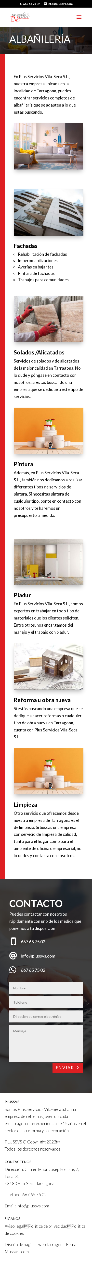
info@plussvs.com (32, 1205)
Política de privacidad (47, 1226)
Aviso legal (14, 1226)
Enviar (65, 1067)
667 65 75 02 (34, 1194)
